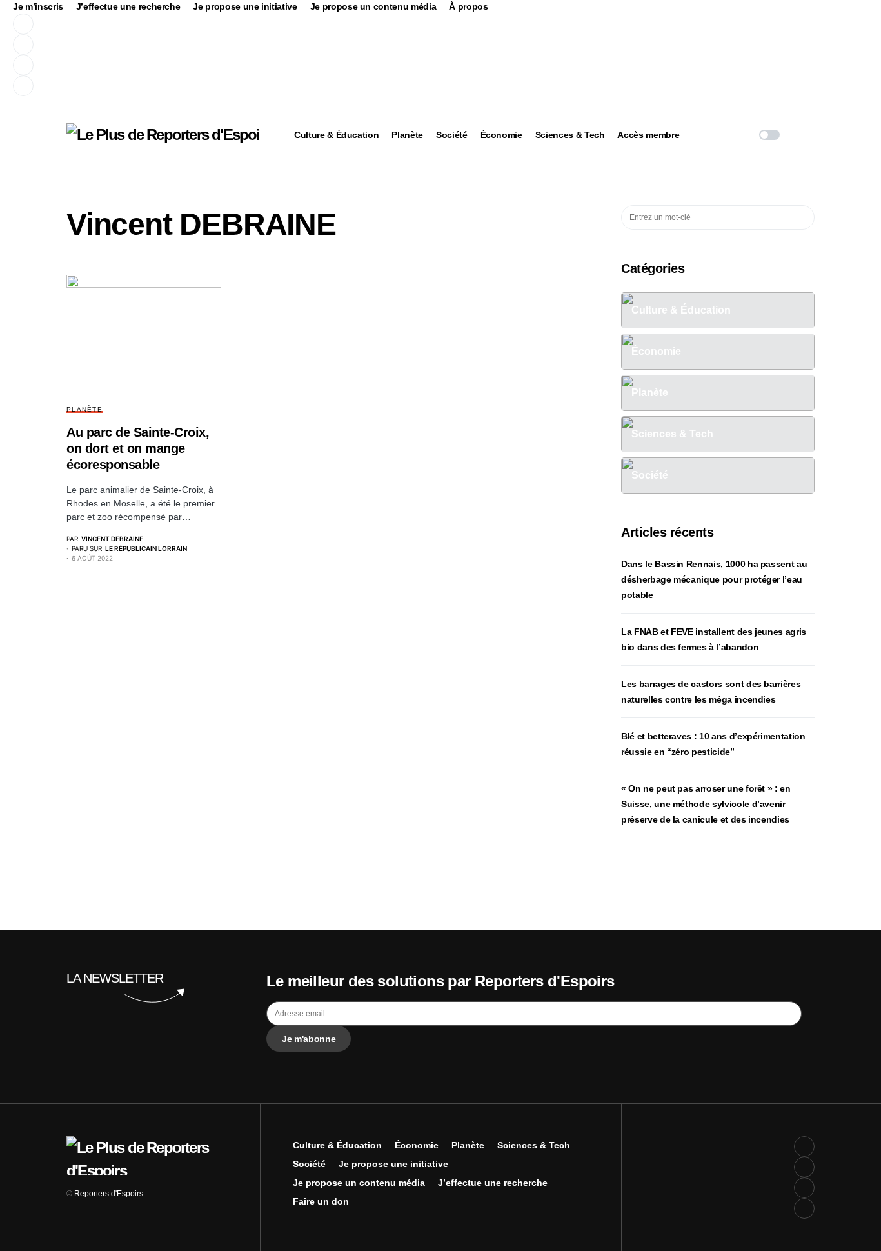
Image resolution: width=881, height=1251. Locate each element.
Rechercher (804, 217)
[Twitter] (254, 44)
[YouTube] (254, 65)
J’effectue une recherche (128, 6)
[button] (769, 135)
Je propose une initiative (245, 6)
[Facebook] (254, 24)
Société (309, 1164)
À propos (468, 6)
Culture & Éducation (337, 1145)
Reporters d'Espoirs (108, 1193)
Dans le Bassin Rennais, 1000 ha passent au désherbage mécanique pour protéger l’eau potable (714, 579)
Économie (417, 1145)
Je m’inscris (38, 6)
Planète (84, 409)
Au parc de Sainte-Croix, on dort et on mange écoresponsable (137, 448)
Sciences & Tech (533, 1145)
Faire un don (321, 1201)
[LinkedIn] (254, 85)
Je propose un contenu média (373, 6)
